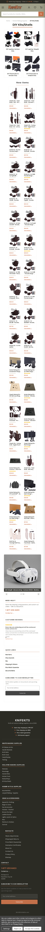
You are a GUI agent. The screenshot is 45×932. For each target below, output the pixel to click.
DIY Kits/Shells (6, 776)
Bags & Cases (6, 799)
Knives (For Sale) (7, 807)
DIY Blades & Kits (7, 742)
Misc (3, 814)
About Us (8, 843)
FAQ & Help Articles (12, 831)
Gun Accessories (7, 802)
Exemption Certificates (13, 840)
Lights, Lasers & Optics (9, 812)
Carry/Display (6, 752)
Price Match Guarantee (12, 662)
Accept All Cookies (32, 928)
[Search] (41, 14)
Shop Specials (9, 652)
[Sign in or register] (29, 7)
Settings (6, 928)
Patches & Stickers (8, 817)
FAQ (6, 656)
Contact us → (9, 613)
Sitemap (8, 852)
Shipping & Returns (11, 659)
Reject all (17, 928)
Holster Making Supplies (20, 21)
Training (4, 754)
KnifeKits (22, 714)
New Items (8, 649)
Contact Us (9, 846)
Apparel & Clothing (8, 797)
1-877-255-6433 (12, 610)
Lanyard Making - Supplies (10, 787)
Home (8, 21)
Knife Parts (5, 747)
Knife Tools (5, 749)
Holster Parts (6, 768)
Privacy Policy (10, 849)
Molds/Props (6, 773)
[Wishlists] (35, 7)
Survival (4, 819)
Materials (5, 763)
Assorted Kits (6, 785)
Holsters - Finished (8, 804)
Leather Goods (6, 809)
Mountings (5, 766)
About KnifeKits (10, 665)
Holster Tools (6, 771)
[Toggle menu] (2, 7)
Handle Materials (7, 744)
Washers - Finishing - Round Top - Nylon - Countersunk (20, 633)
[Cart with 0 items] (41, 7)
